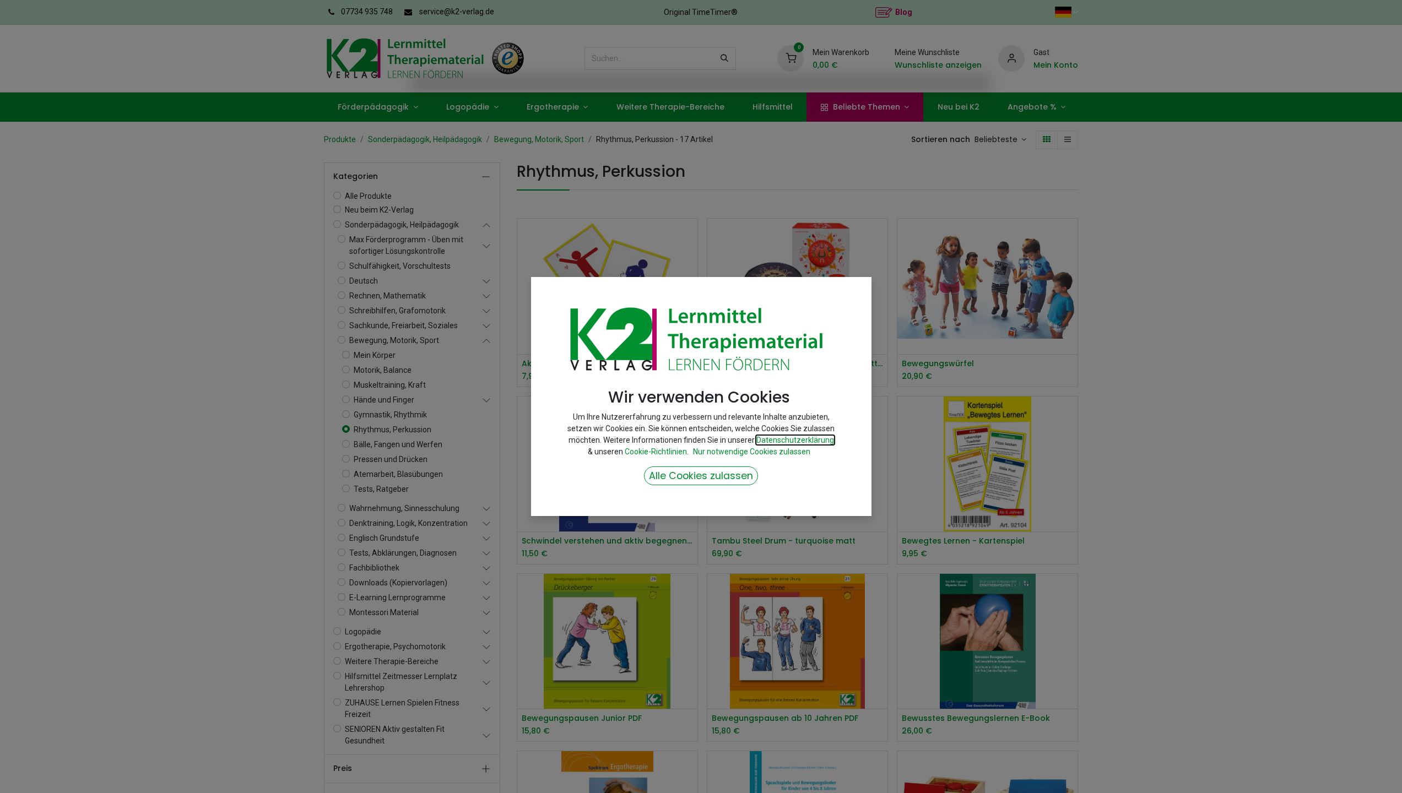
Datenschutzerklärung (795, 440)
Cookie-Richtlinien (656, 451)
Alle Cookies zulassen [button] (701, 475)
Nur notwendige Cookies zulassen (751, 451)
